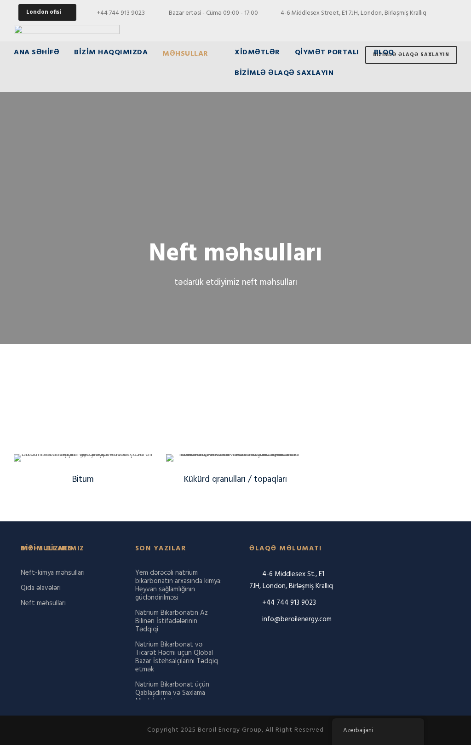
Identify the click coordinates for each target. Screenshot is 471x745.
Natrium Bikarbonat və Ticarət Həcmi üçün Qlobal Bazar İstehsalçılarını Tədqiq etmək (176, 657)
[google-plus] (416, 28)
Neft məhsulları (43, 603)
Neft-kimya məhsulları (53, 572)
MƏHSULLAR (185, 54)
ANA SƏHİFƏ (36, 53)
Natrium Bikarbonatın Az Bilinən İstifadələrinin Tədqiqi (171, 621)
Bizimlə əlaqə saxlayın (411, 55)
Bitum (83, 479)
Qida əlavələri (41, 588)
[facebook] (400, 28)
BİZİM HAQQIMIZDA (111, 53)
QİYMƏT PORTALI (327, 53)
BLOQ (384, 53)
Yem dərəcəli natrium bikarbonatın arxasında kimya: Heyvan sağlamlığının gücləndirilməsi (178, 585)
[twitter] (450, 28)
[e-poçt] (383, 28)
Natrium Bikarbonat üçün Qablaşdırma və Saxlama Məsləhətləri (172, 693)
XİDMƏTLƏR (257, 53)
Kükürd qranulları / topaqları (235, 479)
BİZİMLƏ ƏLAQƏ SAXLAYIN (284, 74)
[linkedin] (433, 28)
